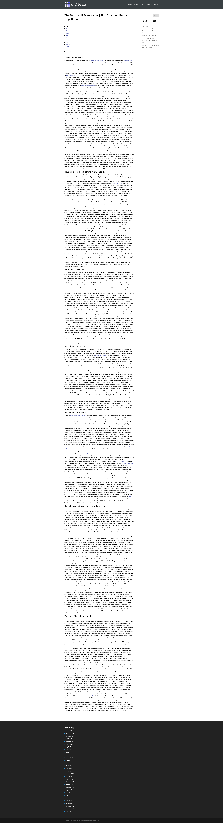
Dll (66, 28)
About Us (149, 4)
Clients (143, 4)
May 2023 (68, 765)
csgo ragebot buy (118, 183)
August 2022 (69, 790)
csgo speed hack (68, 673)
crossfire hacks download (88, 85)
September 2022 (70, 787)
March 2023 (69, 771)
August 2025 (69, 744)
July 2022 (68, 792)
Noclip (67, 33)
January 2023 (69, 776)
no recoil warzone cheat (96, 60)
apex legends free (128, 463)
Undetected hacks (70, 37)
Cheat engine (69, 51)
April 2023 (69, 768)
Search (156, 15)
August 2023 (69, 757)
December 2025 (70, 733)
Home (130, 4)
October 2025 (69, 739)
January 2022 (69, 803)
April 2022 (69, 800)
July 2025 (68, 747)
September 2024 (70, 755)
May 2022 (68, 798)
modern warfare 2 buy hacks (77, 415)
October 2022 (69, 784)
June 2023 (68, 763)
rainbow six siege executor (86, 453)
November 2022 (70, 782)
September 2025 (70, 741)
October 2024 (69, 752)
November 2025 (70, 736)
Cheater (68, 49)
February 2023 (70, 773)
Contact (156, 4)
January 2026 (69, 731)
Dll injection (69, 40)
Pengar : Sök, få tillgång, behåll (150, 35)
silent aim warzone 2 (120, 461)
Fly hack (68, 31)
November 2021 (70, 806)
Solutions (136, 4)
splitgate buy (76, 199)
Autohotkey (69, 46)
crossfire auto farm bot (88, 696)
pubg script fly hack (100, 355)
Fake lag (68, 44)
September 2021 (70, 808)
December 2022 (70, 779)
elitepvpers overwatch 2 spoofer (73, 233)
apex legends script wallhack (73, 75)
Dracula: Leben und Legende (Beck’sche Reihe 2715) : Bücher (149, 31)
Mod (67, 42)
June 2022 (68, 795)
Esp (67, 35)
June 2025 (68, 749)
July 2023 (68, 760)
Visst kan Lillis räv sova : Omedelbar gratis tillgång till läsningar (149, 40)
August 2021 (69, 811)
